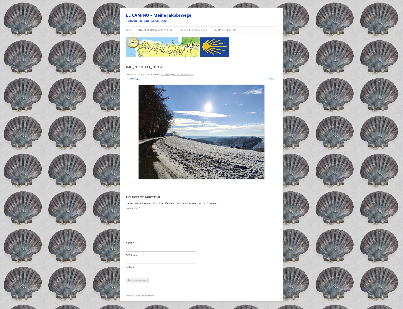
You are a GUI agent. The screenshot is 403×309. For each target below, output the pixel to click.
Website (130, 267)
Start (129, 30)
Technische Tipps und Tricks (193, 30)
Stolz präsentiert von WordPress (140, 295)
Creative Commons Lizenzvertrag (155, 30)
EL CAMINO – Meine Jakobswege (158, 15)
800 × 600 (165, 74)
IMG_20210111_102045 (182, 74)
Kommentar (133, 208)
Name (130, 242)
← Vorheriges (133, 78)
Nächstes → (270, 78)
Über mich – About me (225, 30)
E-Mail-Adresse (135, 255)
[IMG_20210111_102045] (201, 132)
